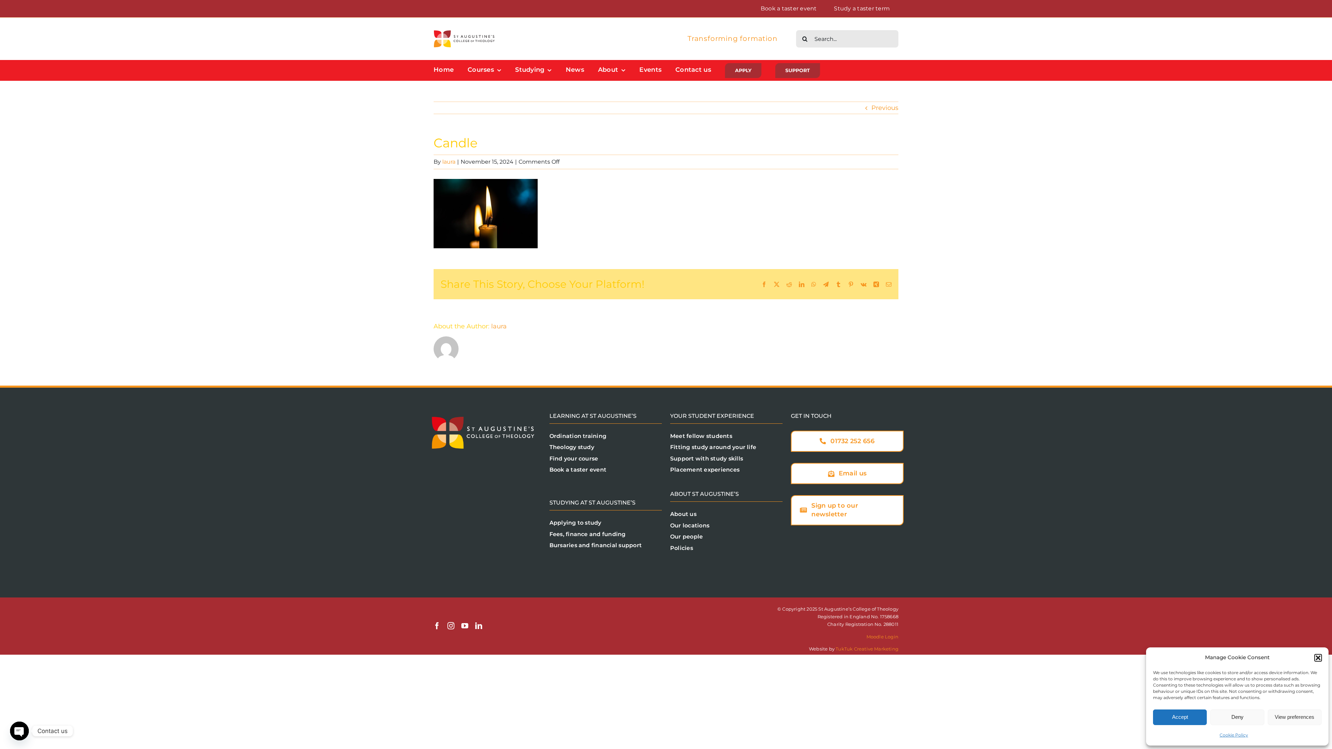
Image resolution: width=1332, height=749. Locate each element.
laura (448, 161)
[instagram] (450, 625)
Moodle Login (882, 636)
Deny (1237, 717)
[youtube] (464, 625)
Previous (884, 108)
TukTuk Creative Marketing (867, 649)
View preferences (1294, 717)
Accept (1180, 717)
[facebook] (437, 625)
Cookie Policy (1234, 735)
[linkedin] (478, 625)
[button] (1318, 657)
